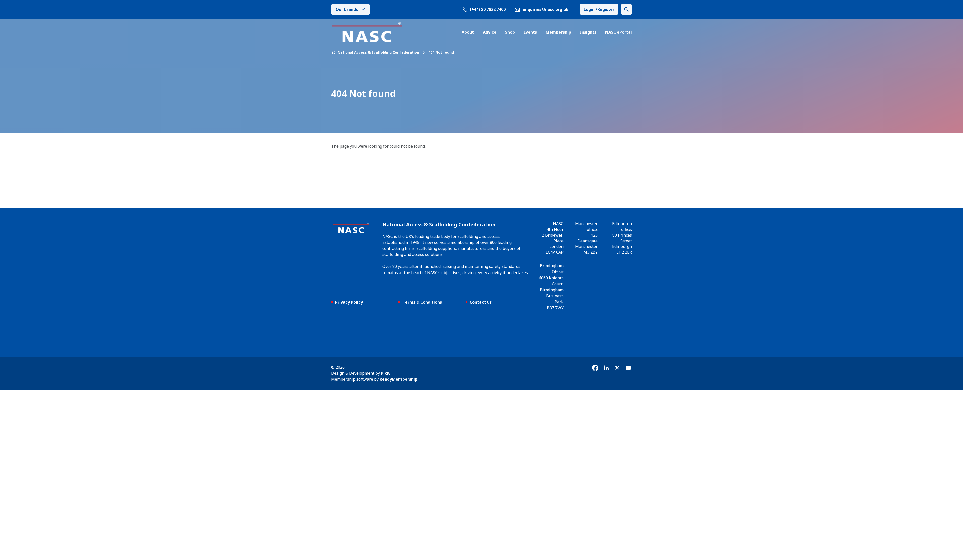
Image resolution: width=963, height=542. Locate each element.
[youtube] (628, 368)
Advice (489, 32)
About (468, 32)
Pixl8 (385, 373)
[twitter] (617, 368)
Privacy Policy (349, 302)
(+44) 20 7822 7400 (487, 9)
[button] (626, 9)
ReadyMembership (398, 379)
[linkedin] (606, 368)
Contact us (481, 302)
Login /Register (599, 9)
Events (530, 32)
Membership (558, 32)
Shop (510, 32)
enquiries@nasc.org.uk (545, 9)
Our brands (347, 9)
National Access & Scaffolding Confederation (378, 52)
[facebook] (595, 368)
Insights (588, 32)
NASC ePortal (618, 32)
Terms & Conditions (422, 302)
